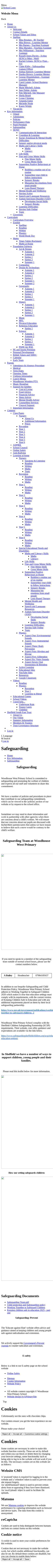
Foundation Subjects (22, 246)
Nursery (22, 416)
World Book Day (27, 236)
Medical (16, 368)
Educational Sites (27, 670)
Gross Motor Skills (33, 161)
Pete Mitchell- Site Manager (32, 93)
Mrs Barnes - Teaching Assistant (34, 45)
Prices (27, 424)
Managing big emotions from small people (40, 593)
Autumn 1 (29, 251)
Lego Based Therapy (34, 188)
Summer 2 (29, 283)
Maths (27, 148)
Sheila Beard (25, 95)
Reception (23, 426)
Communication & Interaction (33, 132)
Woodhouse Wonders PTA (25, 381)
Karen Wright (25, 106)
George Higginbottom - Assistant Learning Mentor (34, 78)
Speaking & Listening (35, 461)
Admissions (18, 116)
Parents (10, 363)
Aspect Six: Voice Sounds (37, 659)
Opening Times (20, 373)
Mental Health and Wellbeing (32, 191)
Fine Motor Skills (33, 159)
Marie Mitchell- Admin (29, 87)
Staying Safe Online (28, 209)
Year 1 (22, 429)
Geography (24, 286)
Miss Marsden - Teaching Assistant (35, 48)
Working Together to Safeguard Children (26, 1307)
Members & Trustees (22, 723)
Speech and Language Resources (34, 196)
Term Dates (18, 371)
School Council (20, 447)
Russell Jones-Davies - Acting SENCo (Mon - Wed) (33, 57)
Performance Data (21, 122)
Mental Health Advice (29, 400)
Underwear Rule (26, 704)
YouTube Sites (25, 672)
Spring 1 (29, 257)
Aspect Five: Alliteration (36, 656)
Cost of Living (25, 389)
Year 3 (22, 434)
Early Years (18, 360)
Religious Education (28, 326)
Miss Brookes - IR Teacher (31, 40)
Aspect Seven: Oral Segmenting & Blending (36, 663)
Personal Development (23, 352)
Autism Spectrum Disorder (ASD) (35, 199)
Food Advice (25, 392)
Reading (23, 228)
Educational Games (22, 696)
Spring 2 (29, 259)
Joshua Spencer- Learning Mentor (34, 71)
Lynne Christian (26, 98)
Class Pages (18, 413)
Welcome (17, 29)
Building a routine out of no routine (41, 578)
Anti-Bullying (19, 453)
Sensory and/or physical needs (33, 143)
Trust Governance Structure (26, 725)
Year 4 (22, 437)
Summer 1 (29, 262)
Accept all (17, 1434)
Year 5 (22, 439)
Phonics (22, 233)
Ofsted (16, 114)
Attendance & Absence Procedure (28, 365)
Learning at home (21, 455)
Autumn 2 (29, 254)
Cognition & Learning (29, 135)
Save (27, 1559)
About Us (11, 26)
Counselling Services (28, 402)
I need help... (19, 701)
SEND (16, 130)
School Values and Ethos (24, 34)
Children (11, 410)
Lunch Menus (19, 379)
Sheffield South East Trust (19, 712)
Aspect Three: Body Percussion (34, 647)
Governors (18, 214)
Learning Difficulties (28, 206)
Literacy (28, 151)
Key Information (15, 111)
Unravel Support (26, 405)
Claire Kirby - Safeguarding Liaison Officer (32, 67)
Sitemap (11, 1378)
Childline (23, 709)
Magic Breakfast (20, 384)
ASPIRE (17, 445)
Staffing (16, 37)
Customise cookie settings (36, 1434)
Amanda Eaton (26, 101)
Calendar (17, 357)
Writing (22, 230)
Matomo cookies (16, 1505)
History (22, 302)
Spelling (22, 225)
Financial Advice (27, 394)
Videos (16, 680)
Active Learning (26, 667)
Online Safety (19, 450)
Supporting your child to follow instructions (36, 176)
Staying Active (26, 193)
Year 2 (22, 431)
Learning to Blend (33, 694)
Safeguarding (19, 127)
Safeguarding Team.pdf (18, 1302)
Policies (16, 119)
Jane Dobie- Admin (28, 90)
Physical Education (28, 323)
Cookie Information (16, 1381)
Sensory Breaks (32, 180)
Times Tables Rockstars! (30, 241)
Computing (24, 265)
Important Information (23, 408)
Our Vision (18, 717)
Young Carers (25, 707)
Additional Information (35, 421)
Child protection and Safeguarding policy (26, 1305)
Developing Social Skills (36, 201)
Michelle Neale (26, 103)
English (16, 222)
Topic (21, 212)
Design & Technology (29, 267)
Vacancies (17, 109)
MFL (21, 320)
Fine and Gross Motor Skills (32, 156)
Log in (10, 731)
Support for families (22, 386)
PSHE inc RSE (26, 347)
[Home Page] (8, 7)
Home (10, 24)
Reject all (6, 1434)
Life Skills (23, 154)
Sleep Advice (25, 397)
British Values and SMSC (25, 355)
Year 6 (22, 442)
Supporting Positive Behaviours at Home (34, 573)
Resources (23, 675)
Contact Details (20, 32)
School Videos (19, 699)
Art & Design (25, 249)
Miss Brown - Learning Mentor (33, 42)
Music (22, 318)
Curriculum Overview (23, 220)
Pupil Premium (20, 124)
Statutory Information (23, 720)
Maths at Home (26, 244)
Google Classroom (27, 678)
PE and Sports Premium (24, 349)
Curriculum (12, 217)
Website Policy (14, 1383)
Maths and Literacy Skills (31, 146)
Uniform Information (22, 376)
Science (22, 331)
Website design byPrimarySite (22, 1396)
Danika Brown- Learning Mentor (34, 74)
